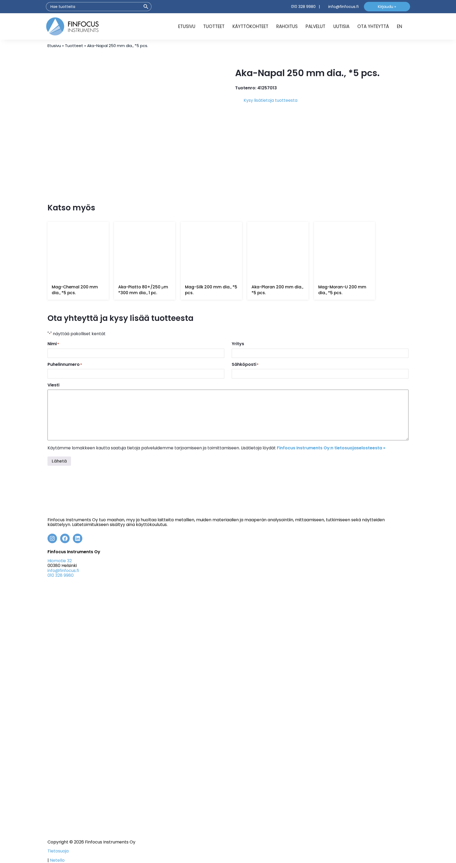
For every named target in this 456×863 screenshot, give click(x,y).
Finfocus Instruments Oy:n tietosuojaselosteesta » (331, 448)
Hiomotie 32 (60, 561)
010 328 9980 (303, 6)
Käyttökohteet (250, 26)
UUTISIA (341, 26)
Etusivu (186, 26)
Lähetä (59, 461)
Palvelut (315, 26)
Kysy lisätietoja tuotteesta (270, 100)
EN (399, 26)
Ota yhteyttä (373, 26)
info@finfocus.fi (343, 6)
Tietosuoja (58, 851)
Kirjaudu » (387, 6)
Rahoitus (287, 26)
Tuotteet (214, 26)
